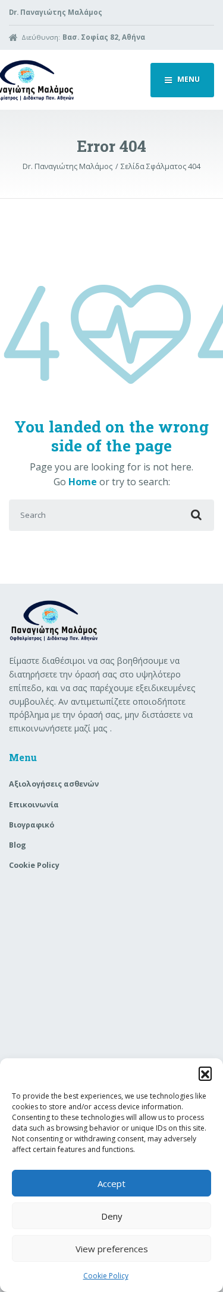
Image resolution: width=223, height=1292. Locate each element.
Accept (111, 1183)
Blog (17, 845)
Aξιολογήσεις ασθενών (54, 784)
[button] (205, 1073)
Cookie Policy (105, 1276)
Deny (112, 1216)
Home (82, 481)
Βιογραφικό (31, 825)
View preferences (112, 1249)
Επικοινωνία (34, 805)
